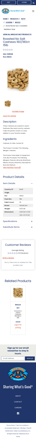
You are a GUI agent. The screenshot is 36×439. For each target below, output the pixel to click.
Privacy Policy (11, 425)
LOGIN (24, 2)
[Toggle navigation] (33, 11)
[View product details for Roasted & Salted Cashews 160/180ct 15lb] (18, 294)
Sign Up (30, 358)
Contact (18, 402)
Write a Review (8, 258)
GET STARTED (8, 2)
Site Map (23, 428)
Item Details (9, 183)
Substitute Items (11, 227)
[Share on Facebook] (18, 413)
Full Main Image (18, 111)
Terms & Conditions (22, 425)
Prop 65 (29, 428)
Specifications (10, 221)
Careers (18, 407)
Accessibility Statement (12, 428)
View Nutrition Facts (11, 167)
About (18, 396)
